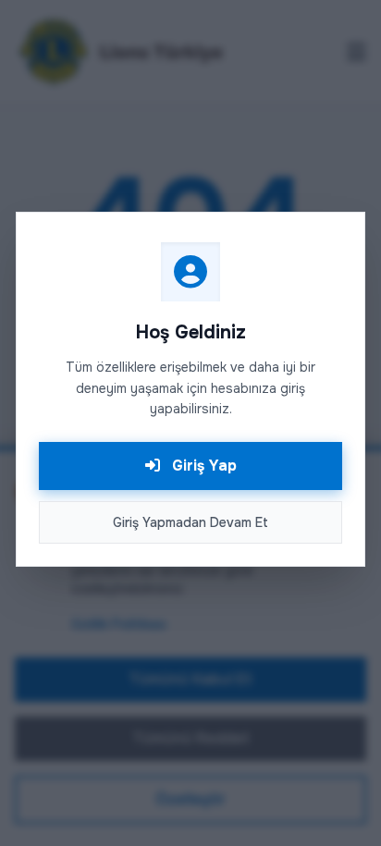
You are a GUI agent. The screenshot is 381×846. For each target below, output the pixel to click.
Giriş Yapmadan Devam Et (190, 522)
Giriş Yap (202, 465)
